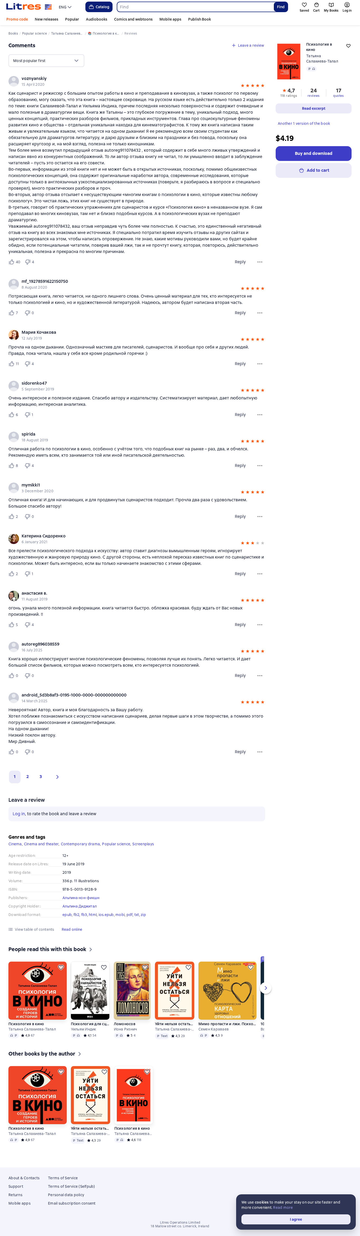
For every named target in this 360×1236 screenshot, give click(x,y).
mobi (120, 914)
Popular (72, 19)
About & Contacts (24, 1178)
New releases (46, 19)
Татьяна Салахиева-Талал (32, 1029)
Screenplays (143, 844)
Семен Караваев (213, 1029)
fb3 (84, 914)
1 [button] (15, 776)
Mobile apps (170, 19)
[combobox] (195, 7)
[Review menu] (260, 262)
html (93, 914)
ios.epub (106, 914)
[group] (136, 81)
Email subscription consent (72, 1203)
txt (136, 914)
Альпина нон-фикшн (80, 897)
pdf (130, 914)
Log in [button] (19, 814)
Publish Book (199, 19)
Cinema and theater (41, 844)
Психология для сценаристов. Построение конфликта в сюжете (90, 1024)
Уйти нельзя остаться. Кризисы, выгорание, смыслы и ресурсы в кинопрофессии (174, 1024)
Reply (240, 262)
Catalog (102, 6)
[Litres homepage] (29, 7)
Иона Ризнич (125, 1029)
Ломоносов (124, 1024)
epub (67, 914)
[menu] (66, 7)
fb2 (77, 914)
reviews (314, 96)
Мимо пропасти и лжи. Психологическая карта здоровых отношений (227, 1024)
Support (15, 1186)
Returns (15, 1194)
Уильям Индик (83, 1029)
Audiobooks (96, 19)
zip (143, 914)
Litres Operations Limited (180, 1222)
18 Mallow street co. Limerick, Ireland (180, 1226)
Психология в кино (26, 1024)
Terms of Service (63, 1178)
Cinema (15, 844)
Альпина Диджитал (79, 906)
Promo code (17, 19)
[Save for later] (61, 967)
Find (281, 6)
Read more (283, 1207)
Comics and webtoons (133, 19)
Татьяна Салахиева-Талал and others (174, 1029)
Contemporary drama (80, 844)
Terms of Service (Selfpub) (71, 1186)
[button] (242, 86)
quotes (338, 96)
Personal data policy (66, 1194)
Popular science (116, 844)
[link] (129, 78)
